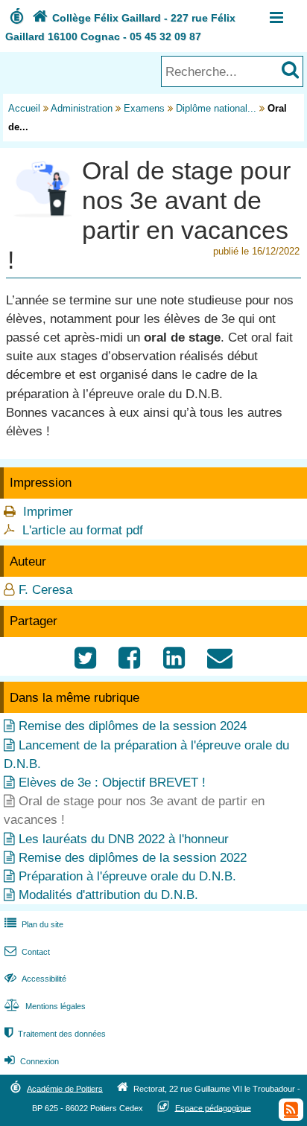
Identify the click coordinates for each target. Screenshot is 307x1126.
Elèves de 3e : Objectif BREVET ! (112, 782)
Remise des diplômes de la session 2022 (133, 858)
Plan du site (33, 924)
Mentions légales (45, 1006)
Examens (144, 108)
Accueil (24, 108)
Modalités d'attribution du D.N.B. (108, 895)
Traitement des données (55, 1033)
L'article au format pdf (82, 530)
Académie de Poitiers (65, 1088)
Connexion (31, 1061)
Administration (82, 108)
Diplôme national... (216, 108)
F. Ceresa (45, 590)
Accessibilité (35, 978)
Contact (27, 951)
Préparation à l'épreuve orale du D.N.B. (127, 876)
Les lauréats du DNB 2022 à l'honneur (124, 839)
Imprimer (48, 512)
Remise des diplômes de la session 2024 (133, 726)
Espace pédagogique (213, 1107)
